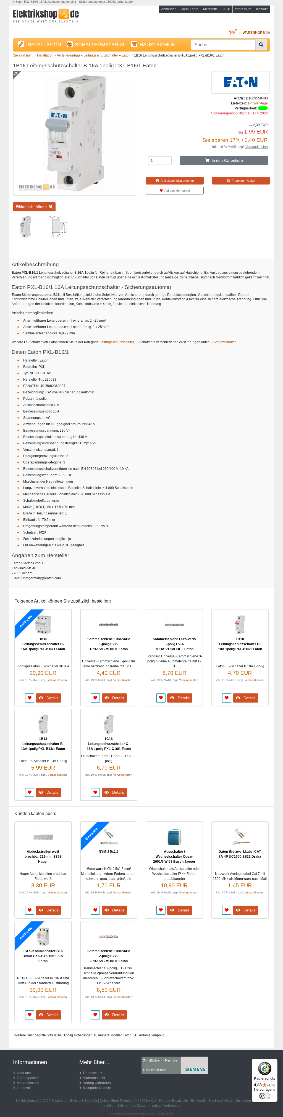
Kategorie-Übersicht (97, 1088)
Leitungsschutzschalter (116, 342)
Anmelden (169, 9)
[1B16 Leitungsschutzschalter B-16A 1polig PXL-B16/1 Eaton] (75, 193)
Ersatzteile (180, 1101)
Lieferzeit (23, 1088)
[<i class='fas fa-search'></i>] (261, 44)
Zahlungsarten (27, 1078)
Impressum (243, 9)
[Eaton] (240, 82)
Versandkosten (256, 147)
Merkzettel (211, 9)
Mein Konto (189, 9)
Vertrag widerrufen (96, 1083)
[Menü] (274, 1062)
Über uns (23, 1073)
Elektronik (198, 1101)
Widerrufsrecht (93, 1078)
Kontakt (262, 9)
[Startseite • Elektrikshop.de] (53, 18)
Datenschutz (92, 1073)
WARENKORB (254, 33)
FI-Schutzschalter (222, 342)
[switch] (264, 1096)
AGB (226, 9)
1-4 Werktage (258, 103)
